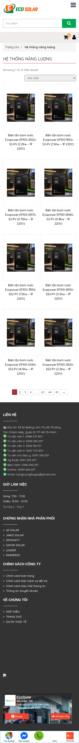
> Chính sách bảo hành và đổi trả (25, 580)
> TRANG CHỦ (12, 616)
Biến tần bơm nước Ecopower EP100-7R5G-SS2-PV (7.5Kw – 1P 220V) (20, 291)
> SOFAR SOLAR (14, 545)
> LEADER (9, 550)
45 (57, 392)
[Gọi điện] (39, 737)
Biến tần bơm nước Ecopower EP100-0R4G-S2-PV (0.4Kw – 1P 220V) (58, 217)
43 (42, 392)
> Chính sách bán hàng (18, 575)
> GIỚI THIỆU (11, 611)
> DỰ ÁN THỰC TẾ (14, 621)
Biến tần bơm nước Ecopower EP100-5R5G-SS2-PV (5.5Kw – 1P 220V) (58, 291)
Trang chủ (12, 47)
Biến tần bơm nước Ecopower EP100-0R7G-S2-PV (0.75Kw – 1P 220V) (20, 217)
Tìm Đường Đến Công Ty (8, 741)
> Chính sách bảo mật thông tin (24, 586)
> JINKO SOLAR (13, 535)
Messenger (24, 741)
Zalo (54, 741)
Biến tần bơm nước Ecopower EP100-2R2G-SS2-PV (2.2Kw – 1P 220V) (58, 366)
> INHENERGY (11, 555)
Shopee (70, 741)
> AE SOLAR (11, 530)
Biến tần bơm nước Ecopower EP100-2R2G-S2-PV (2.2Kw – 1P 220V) (20, 142)
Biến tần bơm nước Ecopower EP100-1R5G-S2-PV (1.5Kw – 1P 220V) (58, 139)
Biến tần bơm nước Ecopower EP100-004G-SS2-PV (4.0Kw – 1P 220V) (20, 366)
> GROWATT (11, 540)
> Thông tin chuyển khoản (20, 590)
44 (49, 392)
